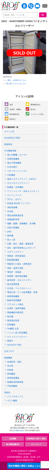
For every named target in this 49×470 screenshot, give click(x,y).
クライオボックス (15, 396)
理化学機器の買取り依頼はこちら (24, 466)
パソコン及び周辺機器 (17, 333)
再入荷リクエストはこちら (16, 83)
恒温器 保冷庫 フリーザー (19, 203)
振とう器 (11, 240)
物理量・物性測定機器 (17, 276)
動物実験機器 (13, 260)
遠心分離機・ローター (17, 155)
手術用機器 (12, 386)
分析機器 (11, 175)
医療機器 (8, 358)
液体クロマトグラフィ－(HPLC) (21, 179)
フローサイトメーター (17, 171)
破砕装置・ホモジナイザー (19, 280)
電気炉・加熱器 (14, 272)
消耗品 (7, 392)
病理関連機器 (13, 296)
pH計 (9, 231)
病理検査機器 (13, 378)
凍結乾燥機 (12, 207)
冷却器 (10, 211)
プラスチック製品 (15, 304)
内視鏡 (10, 370)
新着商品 (8, 144)
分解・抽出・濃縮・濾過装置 (20, 244)
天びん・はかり (14, 199)
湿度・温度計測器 (15, 268)
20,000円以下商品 (12, 138)
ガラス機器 (12, 400)
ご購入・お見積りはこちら (16, 80)
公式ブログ (9, 351)
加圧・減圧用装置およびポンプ (21, 248)
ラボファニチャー (15, 252)
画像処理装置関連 (15, 382)
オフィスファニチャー (17, 337)
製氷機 (10, 316)
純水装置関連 (13, 284)
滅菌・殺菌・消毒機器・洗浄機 (21, 223)
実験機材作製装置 (15, 312)
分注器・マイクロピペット (19, 288)
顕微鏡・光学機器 (15, 187)
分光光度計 (12, 167)
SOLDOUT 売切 (14, 345)
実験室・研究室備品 (16, 256)
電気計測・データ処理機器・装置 (22, 292)
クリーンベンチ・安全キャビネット (23, 191)
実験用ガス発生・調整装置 (19, 264)
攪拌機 (10, 236)
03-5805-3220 (18, 430)
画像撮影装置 (13, 219)
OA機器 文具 (13, 328)
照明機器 (11, 325)
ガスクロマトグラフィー (18, 183)
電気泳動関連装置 (15, 215)
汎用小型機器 (13, 228)
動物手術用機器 (14, 300)
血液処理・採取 (14, 362)
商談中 (10, 341)
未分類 (10, 366)
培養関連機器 (13, 159)
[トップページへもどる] (10, 6)
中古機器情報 (10, 151)
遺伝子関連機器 (14, 163)
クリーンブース (14, 195)
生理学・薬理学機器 (16, 308)
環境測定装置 (13, 320)
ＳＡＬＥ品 (9, 131)
